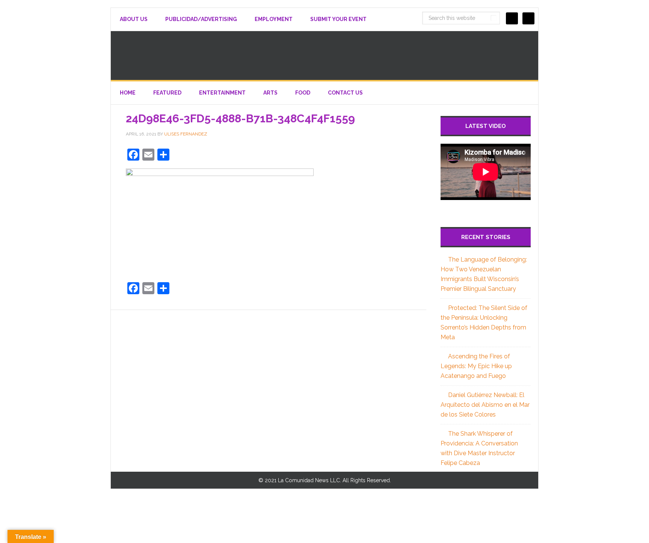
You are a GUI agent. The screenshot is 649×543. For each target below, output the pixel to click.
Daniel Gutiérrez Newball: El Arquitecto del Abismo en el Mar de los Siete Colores (485, 404)
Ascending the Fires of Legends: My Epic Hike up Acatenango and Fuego (476, 366)
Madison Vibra (324, 55)
